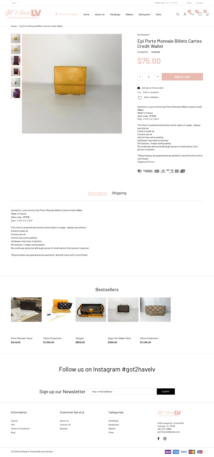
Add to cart (182, 77)
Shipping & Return (145, 161)
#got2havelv (138, 369)
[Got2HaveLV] (23, 13)
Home (13, 26)
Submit (166, 391)
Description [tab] (97, 193)
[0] (192, 14)
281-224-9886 (172, 3)
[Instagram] (164, 438)
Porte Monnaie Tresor (22, 338)
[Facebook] (158, 438)
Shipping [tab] (119, 193)
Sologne (80, 338)
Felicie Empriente (52, 338)
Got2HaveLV (143, 34)
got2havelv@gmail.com (168, 431)
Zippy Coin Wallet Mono (119, 338)
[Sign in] (185, 14)
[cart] (207, 14)
